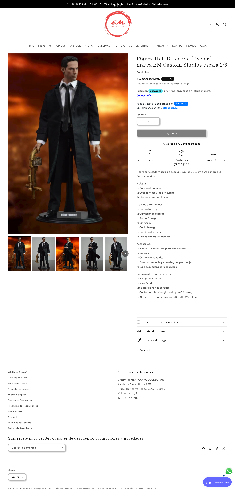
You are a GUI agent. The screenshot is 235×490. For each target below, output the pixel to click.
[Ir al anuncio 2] (117, 6)
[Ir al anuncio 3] (120, 6)
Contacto (13, 417)
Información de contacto (146, 488)
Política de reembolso (64, 488)
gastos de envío (147, 84)
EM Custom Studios (24, 488)
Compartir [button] (145, 350)
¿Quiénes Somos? (17, 372)
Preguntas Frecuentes (20, 400)
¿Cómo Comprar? (17, 394)
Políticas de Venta (17, 377)
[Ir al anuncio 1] (115, 6)
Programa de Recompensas (23, 405)
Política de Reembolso (20, 428)
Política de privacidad (85, 488)
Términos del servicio (106, 488)
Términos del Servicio (19, 422)
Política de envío (126, 488)
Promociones (15, 411)
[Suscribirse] (61, 448)
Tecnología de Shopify (42, 488)
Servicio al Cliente (18, 383)
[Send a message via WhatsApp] (229, 471)
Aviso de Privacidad (18, 389)
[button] (140, 45)
